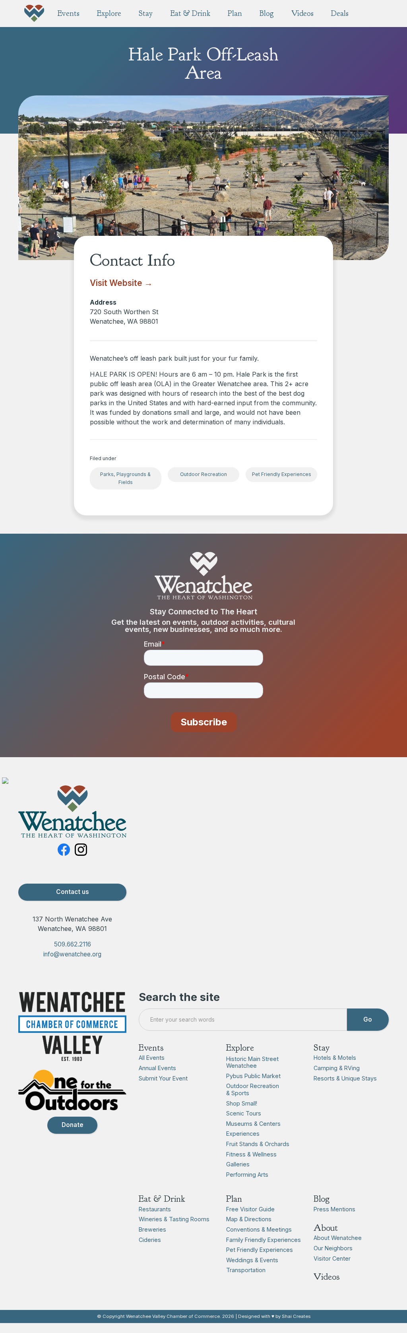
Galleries (238, 1164)
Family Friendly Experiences (263, 1239)
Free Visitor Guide (250, 1209)
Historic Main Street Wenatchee (252, 1062)
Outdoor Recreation (203, 474)
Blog (321, 1199)
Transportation (246, 1270)
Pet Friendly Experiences (281, 474)
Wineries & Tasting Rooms (174, 1219)
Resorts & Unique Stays (345, 1078)
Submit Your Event (163, 1078)
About (326, 1228)
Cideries (150, 1239)
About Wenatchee (338, 1237)
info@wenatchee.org (72, 954)
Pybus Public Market (253, 1076)
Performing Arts (247, 1174)
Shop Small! (241, 1103)
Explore (240, 1047)
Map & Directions (248, 1219)
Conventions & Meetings (259, 1229)
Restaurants (155, 1209)
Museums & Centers (253, 1123)
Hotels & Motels (335, 1057)
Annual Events (157, 1068)
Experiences (243, 1133)
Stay (321, 1047)
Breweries (152, 1229)
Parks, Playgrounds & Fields (125, 478)
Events (151, 1047)
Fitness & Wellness (251, 1154)
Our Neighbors (333, 1248)
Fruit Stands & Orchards (257, 1144)
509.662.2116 (72, 944)
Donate (72, 1125)
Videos (327, 1276)
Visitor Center (332, 1258)
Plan (234, 1199)
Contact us (72, 892)
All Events (152, 1057)
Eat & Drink (162, 1199)
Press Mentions (334, 1209)
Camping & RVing (337, 1068)
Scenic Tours (243, 1113)
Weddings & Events (252, 1260)
